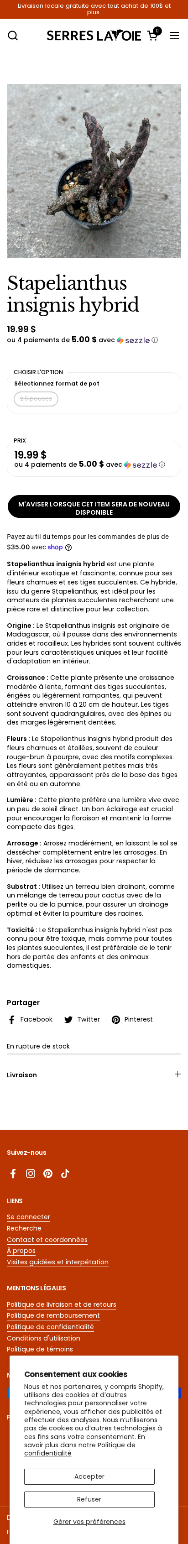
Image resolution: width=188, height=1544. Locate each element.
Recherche (24, 1228)
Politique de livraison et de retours (61, 1304)
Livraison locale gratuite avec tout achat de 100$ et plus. (94, 9)
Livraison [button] (22, 1075)
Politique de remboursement (53, 1315)
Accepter (89, 1476)
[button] (12, 35)
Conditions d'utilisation (43, 1338)
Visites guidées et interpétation (58, 1262)
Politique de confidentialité (50, 1326)
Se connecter (28, 1216)
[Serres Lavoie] (94, 35)
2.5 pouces (36, 398)
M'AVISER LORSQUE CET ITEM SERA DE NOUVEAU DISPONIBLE (94, 508)
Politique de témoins (40, 1349)
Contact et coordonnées (47, 1239)
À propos (21, 1250)
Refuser (89, 1499)
